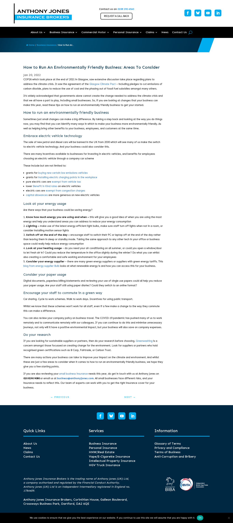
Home (31, 45)
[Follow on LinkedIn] (218, 13)
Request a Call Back (116, 16)
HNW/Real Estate (101, 452)
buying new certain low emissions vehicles (63, 172)
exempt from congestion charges (65, 190)
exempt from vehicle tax (66, 181)
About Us (36, 32)
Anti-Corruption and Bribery (175, 456)
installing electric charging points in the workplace (67, 177)
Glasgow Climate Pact (102, 84)
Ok (200, 517)
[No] (228, 518)
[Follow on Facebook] (187, 13)
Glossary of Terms (167, 443)
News (164, 32)
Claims (150, 32)
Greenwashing (144, 340)
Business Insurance (61, 32)
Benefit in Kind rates (45, 186)
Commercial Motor (93, 32)
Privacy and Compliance (172, 448)
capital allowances (37, 195)
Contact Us (179, 32)
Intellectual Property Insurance (112, 461)
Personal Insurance (126, 32)
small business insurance (73, 373)
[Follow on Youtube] (208, 13)
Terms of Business (167, 452)
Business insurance (46, 45)
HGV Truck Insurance (104, 465)
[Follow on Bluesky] (197, 13)
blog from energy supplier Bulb (41, 265)
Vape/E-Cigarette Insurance (109, 456)
